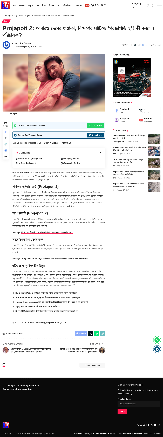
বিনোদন (6, 21)
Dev (83, 196)
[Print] (143, 45)
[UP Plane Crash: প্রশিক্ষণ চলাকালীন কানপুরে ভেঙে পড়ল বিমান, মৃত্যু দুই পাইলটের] (154, 163)
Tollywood (61, 323)
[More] (147, 45)
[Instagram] (105, 5)
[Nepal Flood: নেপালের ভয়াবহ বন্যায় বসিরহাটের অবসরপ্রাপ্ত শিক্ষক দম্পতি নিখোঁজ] (154, 175)
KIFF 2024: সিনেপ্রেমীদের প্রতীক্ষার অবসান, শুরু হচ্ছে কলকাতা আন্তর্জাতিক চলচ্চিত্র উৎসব (46, 311)
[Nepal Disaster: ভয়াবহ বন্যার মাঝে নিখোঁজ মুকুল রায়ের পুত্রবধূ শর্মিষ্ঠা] (154, 139)
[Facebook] (95, 5)
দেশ (114, 166)
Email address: (124, 399)
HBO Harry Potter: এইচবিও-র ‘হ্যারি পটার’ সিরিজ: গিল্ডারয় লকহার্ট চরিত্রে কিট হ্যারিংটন (46, 293)
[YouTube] (102, 5)
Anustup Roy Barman (21, 43)
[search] (148, 5)
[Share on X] (135, 45)
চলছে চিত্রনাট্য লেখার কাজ (71, 159)
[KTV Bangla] (6, 425)
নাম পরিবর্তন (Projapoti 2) (27, 163)
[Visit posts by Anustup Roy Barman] (6, 45)
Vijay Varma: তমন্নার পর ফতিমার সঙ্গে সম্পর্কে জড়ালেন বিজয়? (37, 306)
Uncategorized (118, 142)
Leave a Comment (93, 365)
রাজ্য (114, 154)
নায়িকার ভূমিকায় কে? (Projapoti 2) (30, 158)
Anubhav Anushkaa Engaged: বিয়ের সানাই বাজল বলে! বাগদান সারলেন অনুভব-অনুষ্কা (47, 297)
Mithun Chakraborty (36, 323)
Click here (97, 125)
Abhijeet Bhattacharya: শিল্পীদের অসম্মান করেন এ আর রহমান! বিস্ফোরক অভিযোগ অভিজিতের (54, 259)
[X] (98, 5)
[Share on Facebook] (131, 45)
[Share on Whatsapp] (96, 333)
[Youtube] (148, 120)
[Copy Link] (139, 45)
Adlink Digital (50, 433)
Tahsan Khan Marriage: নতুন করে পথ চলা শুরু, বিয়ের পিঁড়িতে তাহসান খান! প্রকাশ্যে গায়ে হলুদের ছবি (51, 302)
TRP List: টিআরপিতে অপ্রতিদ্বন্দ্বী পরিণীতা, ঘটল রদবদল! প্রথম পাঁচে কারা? (47, 232)
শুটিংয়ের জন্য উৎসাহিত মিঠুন (71, 163)
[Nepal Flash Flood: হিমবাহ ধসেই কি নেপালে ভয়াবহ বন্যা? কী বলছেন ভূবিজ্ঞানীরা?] (154, 187)
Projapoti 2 (51, 323)
